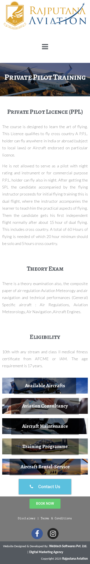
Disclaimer (26, 518)
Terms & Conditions (56, 518)
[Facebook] (37, 533)
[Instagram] (53, 533)
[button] (45, 386)
